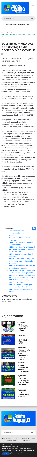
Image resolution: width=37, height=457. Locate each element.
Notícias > (10, 32)
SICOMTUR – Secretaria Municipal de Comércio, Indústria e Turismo (22, 276)
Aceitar (6, 454)
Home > (3, 32)
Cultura (12, 235)
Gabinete (13, 240)
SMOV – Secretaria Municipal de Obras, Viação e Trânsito (21, 285)
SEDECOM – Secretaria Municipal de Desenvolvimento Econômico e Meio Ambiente (22, 249)
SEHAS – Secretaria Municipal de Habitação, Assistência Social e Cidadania (21, 261)
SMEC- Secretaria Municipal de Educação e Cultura (21, 281)
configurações (29, 450)
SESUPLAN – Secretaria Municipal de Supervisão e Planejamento (22, 271)
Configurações (16, 454)
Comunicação (14, 233)
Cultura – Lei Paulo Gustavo (19, 238)
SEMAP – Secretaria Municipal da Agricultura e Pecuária (22, 267)
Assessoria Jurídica (16, 230)
